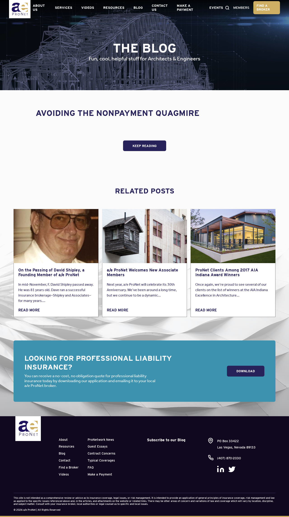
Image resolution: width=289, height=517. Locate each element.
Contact (64, 460)
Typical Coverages (101, 460)
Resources (113, 8)
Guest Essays (97, 446)
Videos (87, 8)
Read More (29, 310)
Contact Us (160, 8)
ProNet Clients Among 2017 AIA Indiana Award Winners (226, 272)
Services (63, 8)
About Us (39, 8)
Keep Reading (145, 146)
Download (245, 371)
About (63, 439)
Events (216, 8)
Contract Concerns (101, 453)
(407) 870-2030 (229, 458)
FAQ (91, 467)
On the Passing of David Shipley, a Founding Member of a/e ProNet (51, 272)
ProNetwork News (101, 439)
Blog (138, 8)
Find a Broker (263, 7)
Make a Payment (185, 8)
